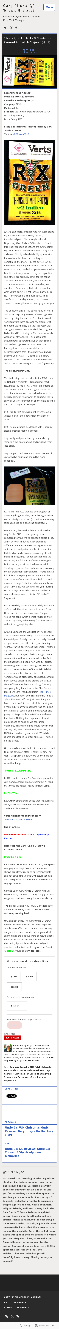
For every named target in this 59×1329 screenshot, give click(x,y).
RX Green (31, 1073)
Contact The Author (16, 1307)
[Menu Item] (11, 27)
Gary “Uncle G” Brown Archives (23, 1297)
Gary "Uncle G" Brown (15, 1070)
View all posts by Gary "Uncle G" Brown (28, 1059)
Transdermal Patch (14, 1077)
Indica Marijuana (36, 1070)
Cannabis (14, 1067)
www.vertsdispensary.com (18, 819)
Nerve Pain (19, 1073)
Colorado (46, 1067)
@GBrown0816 (21, 134)
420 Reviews (12, 1037)
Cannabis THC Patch (30, 1067)
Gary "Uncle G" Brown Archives (19, 8)
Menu (49, 7)
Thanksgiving (44, 1073)
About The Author (15, 1302)
